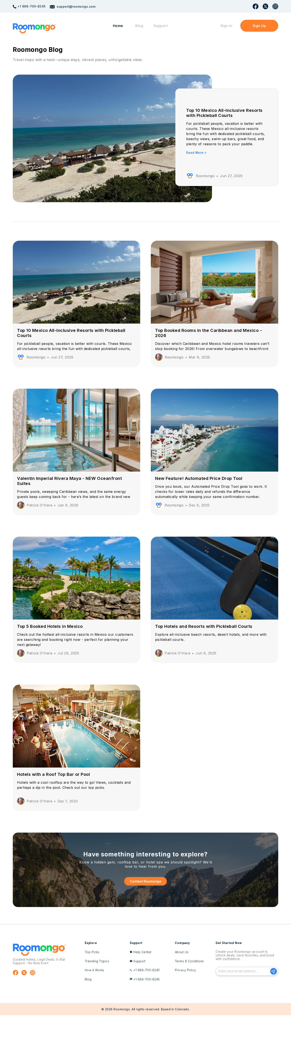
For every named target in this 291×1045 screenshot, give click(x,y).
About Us (182, 952)
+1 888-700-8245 (31, 6)
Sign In (226, 26)
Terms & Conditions (189, 961)
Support (161, 26)
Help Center (142, 952)
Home (118, 26)
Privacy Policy (185, 970)
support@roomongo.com (76, 6)
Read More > (196, 152)
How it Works (94, 970)
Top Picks (92, 952)
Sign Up (259, 26)
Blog (139, 26)
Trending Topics (97, 961)
